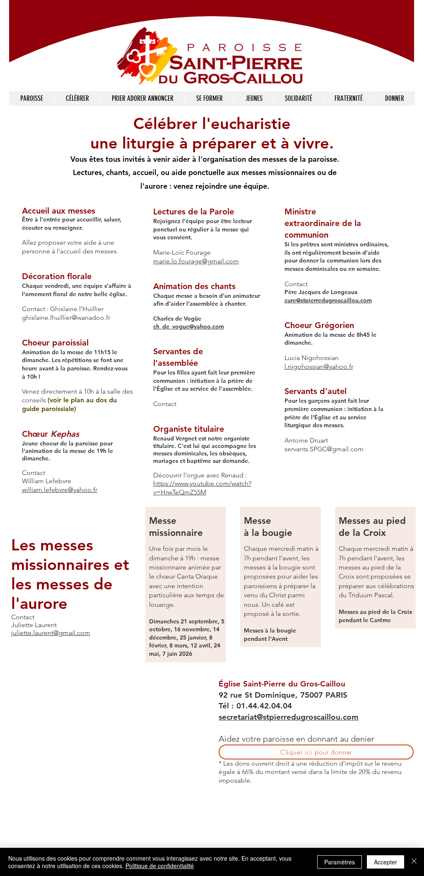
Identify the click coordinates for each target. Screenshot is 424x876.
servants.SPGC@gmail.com (324, 449)
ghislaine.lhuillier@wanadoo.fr (66, 317)
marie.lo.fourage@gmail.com (196, 261)
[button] (77, 98)
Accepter (385, 862)
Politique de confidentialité (159, 865)
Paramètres (339, 862)
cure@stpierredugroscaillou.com (328, 300)
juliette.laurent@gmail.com (50, 633)
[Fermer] (414, 861)
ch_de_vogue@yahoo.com (188, 326)
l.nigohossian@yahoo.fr (318, 366)
